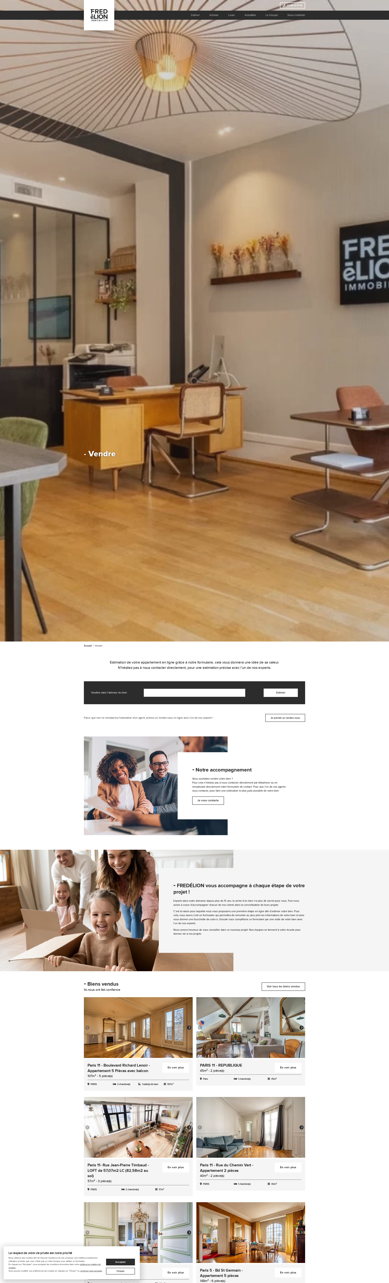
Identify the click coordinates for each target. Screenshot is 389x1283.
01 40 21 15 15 (294, 5)
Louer (231, 15)
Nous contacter (296, 15)
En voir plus (176, 1067)
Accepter (120, 1262)
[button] (189, 1027)
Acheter (214, 15)
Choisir (121, 1271)
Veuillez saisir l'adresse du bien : (109, 692)
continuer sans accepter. (91, 1271)
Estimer (195, 15)
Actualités (250, 15)
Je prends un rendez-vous (285, 717)
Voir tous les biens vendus (283, 986)
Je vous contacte (208, 800)
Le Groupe (272, 15)
